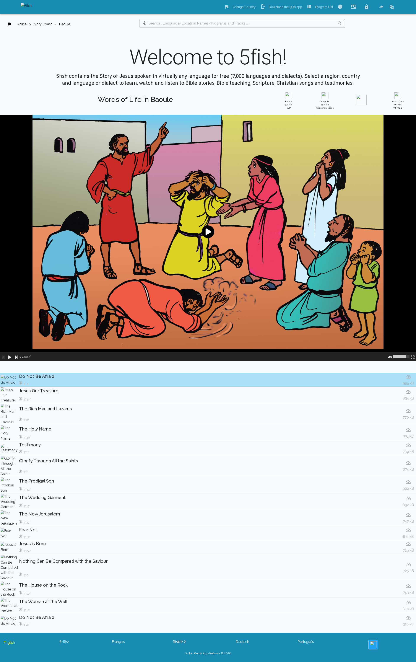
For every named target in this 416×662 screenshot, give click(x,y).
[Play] (9, 356)
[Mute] (390, 356)
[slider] (401, 356)
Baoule (64, 24)
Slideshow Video (325, 104)
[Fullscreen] (413, 356)
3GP (288, 104)
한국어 (64, 642)
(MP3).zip (398, 104)
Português (305, 642)
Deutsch (242, 642)
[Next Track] (16, 356)
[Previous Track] (3, 356)
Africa (22, 24)
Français (118, 642)
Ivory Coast (43, 24)
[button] (144, 23)
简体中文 (180, 642)
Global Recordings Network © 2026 (208, 653)
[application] (208, 238)
